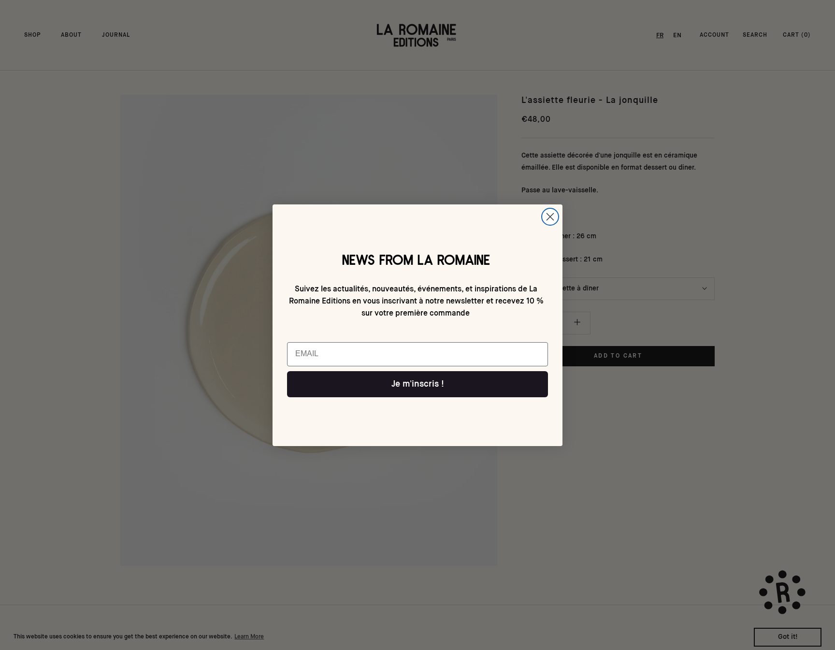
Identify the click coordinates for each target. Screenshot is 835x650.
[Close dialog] (550, 216)
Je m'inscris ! (417, 384)
